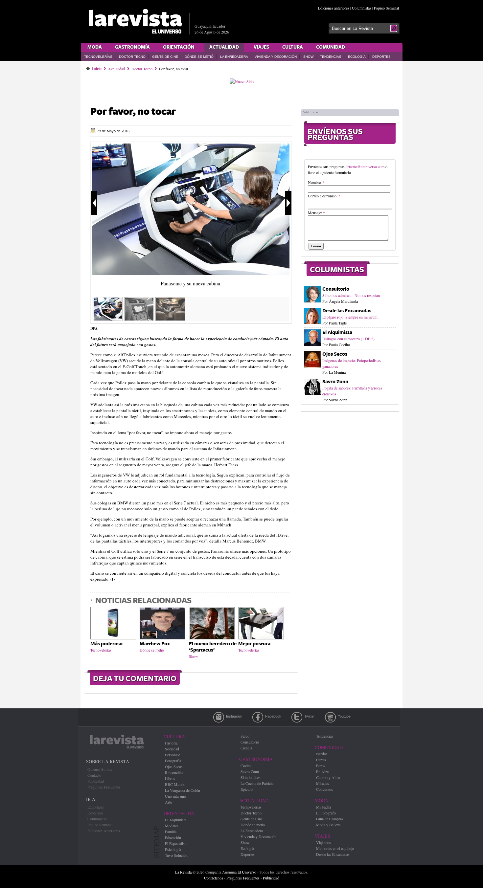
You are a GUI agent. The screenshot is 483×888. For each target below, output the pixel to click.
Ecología (357, 56)
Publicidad (95, 781)
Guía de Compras (329, 818)
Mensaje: (316, 212)
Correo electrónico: (324, 195)
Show (308, 56)
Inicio (97, 67)
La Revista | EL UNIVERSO (135, 21)
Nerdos (322, 753)
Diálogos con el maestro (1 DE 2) (348, 338)
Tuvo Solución (176, 855)
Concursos (324, 789)
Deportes (381, 56)
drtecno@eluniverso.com (365, 166)
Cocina (246, 765)
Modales (171, 825)
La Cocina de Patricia (257, 783)
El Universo (247, 872)
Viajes (261, 47)
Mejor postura (254, 644)
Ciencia (246, 747)
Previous (94, 203)
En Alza (322, 771)
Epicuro (247, 789)
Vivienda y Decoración (276, 56)
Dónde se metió (199, 56)
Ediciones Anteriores (103, 830)
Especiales (95, 812)
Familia (170, 831)
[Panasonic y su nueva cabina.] (190, 273)
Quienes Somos (99, 769)
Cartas (321, 759)
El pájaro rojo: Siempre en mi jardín (350, 317)
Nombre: (316, 182)
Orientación (179, 47)
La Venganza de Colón (182, 790)
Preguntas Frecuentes (104, 786)
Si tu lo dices (251, 777)
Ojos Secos (334, 354)
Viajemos (323, 842)
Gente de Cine (165, 56)
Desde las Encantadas (346, 311)
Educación (173, 837)
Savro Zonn (335, 382)
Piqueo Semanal (386, 8)
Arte (168, 802)
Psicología (173, 849)
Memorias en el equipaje (335, 848)
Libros (170, 778)
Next (288, 203)
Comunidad (330, 47)
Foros (320, 765)
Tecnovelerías (98, 56)
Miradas (322, 783)
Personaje (172, 754)
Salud (245, 736)
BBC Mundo (175, 784)
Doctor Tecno (132, 56)
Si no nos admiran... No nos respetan (351, 295)
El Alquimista (337, 332)
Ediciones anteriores (333, 8)
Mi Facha (323, 807)
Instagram (218, 717)
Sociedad (172, 748)
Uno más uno (175, 796)
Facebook (258, 717)
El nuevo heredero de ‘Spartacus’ (213, 647)
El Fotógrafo (326, 812)
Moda (94, 47)
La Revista (183, 872)
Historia (171, 742)
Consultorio (335, 289)
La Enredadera (234, 56)
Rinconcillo (174, 772)
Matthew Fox (155, 644)
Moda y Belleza (328, 824)
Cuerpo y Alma (328, 777)
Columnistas (361, 8)
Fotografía (173, 760)
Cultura (292, 47)
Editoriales (95, 807)
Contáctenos (213, 877)
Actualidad (224, 47)
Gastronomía (132, 47)
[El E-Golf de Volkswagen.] (139, 319)
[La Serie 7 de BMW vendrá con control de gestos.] (170, 319)
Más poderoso (106, 644)
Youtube (330, 717)
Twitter (297, 717)
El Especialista (176, 843)
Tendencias (330, 56)
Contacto (94, 775)
